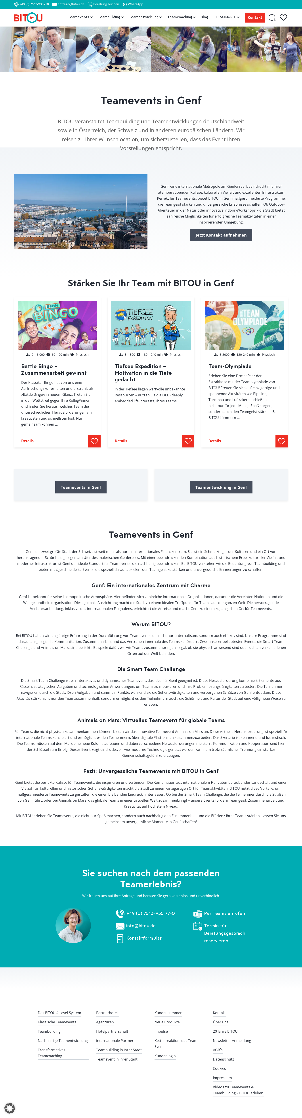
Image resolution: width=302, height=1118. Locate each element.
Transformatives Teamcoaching (51, 1052)
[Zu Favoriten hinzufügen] (94, 441)
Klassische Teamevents (57, 1022)
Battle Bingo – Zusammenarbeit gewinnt (54, 369)
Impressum (222, 1077)
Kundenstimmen (168, 1012)
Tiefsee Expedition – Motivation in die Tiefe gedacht (143, 372)
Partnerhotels (107, 1012)
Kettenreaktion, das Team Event (176, 1043)
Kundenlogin (165, 1055)
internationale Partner (115, 1040)
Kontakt (255, 17)
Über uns (220, 1022)
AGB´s (218, 1049)
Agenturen (105, 1022)
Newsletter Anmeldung (232, 1040)
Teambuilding (49, 1031)
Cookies (219, 1068)
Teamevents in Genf (81, 487)
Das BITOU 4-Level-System (59, 1012)
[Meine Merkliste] (283, 18)
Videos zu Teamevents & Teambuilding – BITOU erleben (238, 1090)
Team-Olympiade (230, 366)
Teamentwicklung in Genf (221, 487)
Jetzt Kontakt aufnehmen (221, 235)
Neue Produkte (167, 1022)
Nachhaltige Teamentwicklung (63, 1040)
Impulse (161, 1031)
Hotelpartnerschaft (112, 1031)
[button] (9, 1108)
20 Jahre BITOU (225, 1031)
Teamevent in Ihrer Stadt (117, 1059)
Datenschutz (223, 1059)
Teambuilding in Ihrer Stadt (119, 1049)
